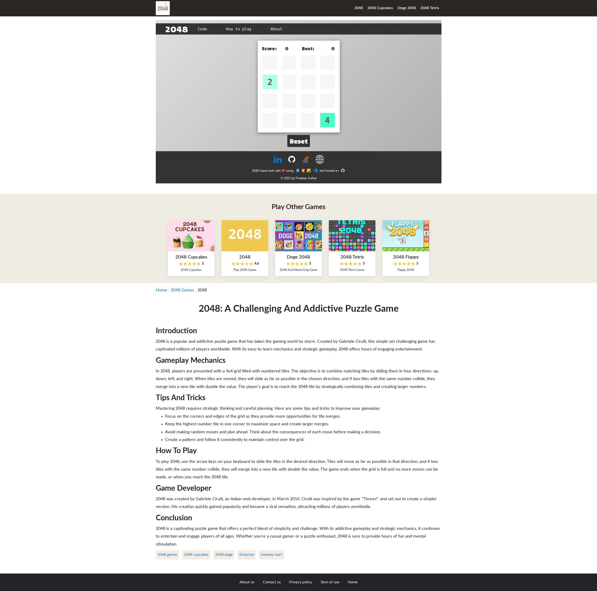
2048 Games (182, 290)
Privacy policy (300, 582)
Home (161, 290)
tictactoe (246, 554)
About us (246, 582)
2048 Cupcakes (380, 8)
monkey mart (271, 554)
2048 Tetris (429, 8)
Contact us (272, 582)
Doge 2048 (407, 8)
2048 (358, 8)
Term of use (329, 582)
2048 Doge (224, 554)
